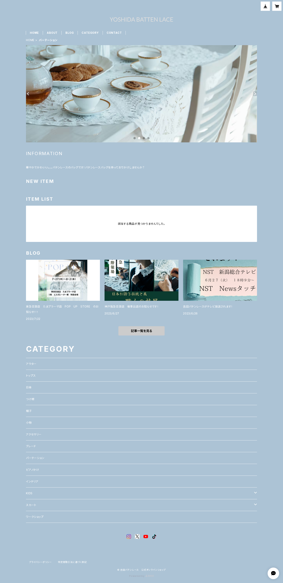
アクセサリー (34, 434)
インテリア (32, 481)
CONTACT (114, 32)
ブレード (31, 446)
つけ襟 (30, 399)
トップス (31, 375)
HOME (34, 32)
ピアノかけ (32, 469)
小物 (29, 422)
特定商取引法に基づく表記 (72, 562)
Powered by (137, 576)
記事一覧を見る (141, 331)
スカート (31, 505)
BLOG (69, 32)
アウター (31, 363)
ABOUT (52, 32)
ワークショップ (35, 516)
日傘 (29, 387)
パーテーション (35, 458)
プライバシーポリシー (40, 562)
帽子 (29, 410)
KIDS (29, 493)
